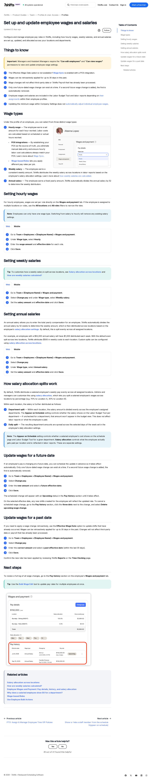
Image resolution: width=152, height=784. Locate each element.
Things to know (127, 30)
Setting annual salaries (129, 48)
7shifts (7, 15)
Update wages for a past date (132, 61)
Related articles (130, 70)
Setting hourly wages (129, 39)
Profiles (65, 15)
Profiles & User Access (48, 15)
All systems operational (34, 5)
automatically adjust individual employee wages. (87, 104)
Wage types (125, 35)
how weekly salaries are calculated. (76, 176)
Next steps (125, 66)
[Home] (12, 5)
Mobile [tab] (17, 226)
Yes (52, 746)
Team (32, 15)
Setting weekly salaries (130, 44)
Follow (106, 30)
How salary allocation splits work (133, 52)
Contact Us (113, 5)
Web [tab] (8, 226)
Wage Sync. (38, 156)
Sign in (123, 5)
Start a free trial (139, 5)
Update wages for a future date (133, 57)
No (62, 746)
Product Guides (19, 15)
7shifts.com (102, 5)
